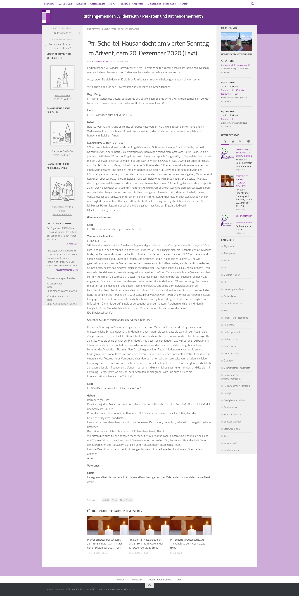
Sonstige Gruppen (232, 421)
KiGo (226, 310)
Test (226, 436)
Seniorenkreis (230, 407)
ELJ (225, 282)
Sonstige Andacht (232, 414)
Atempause (229, 253)
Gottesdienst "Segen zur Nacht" (235, 65)
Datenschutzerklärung (159, 579)
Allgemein (229, 246)
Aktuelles (81, 3)
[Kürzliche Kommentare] (240, 141)
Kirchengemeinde (244, 216)
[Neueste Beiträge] (225, 141)
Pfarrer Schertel (126, 500)
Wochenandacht (128, 29)
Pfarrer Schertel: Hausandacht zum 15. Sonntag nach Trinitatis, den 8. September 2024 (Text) (105, 543)
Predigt (239, 179)
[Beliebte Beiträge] (233, 141)
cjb (225, 267)
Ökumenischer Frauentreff (237, 367)
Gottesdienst (227, 119)
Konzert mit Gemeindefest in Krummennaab (244, 163)
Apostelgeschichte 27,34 (67, 269)
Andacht (106, 500)
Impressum (136, 579)
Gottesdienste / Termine (103, 3)
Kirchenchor (229, 325)
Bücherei (228, 260)
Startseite (49, 3)
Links (179, 579)
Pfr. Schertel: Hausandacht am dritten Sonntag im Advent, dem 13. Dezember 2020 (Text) (146, 543)
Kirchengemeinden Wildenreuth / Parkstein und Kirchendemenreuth (143, 16)
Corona (114, 500)
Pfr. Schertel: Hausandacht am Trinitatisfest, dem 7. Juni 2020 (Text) (187, 543)
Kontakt (184, 3)
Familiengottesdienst (234, 289)
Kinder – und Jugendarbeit (236, 317)
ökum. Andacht (231, 353)
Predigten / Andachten (132, 3)
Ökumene (229, 360)
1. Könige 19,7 (71, 243)
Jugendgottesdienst (233, 303)
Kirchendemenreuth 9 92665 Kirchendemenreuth (62, 211)
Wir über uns (65, 3)
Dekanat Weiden (243, 149)
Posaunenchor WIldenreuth (237, 386)
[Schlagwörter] (248, 141)
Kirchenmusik (242, 153)
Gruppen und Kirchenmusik (162, 3)
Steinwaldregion (244, 156)
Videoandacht (230, 443)
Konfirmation (230, 346)
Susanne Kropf (100, 61)
